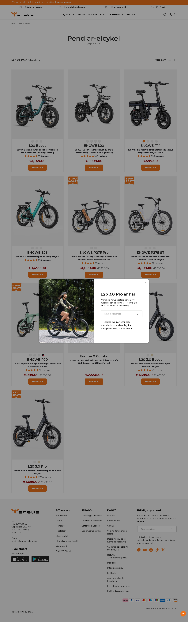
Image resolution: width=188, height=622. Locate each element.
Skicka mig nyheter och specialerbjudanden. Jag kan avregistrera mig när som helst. (117, 325)
